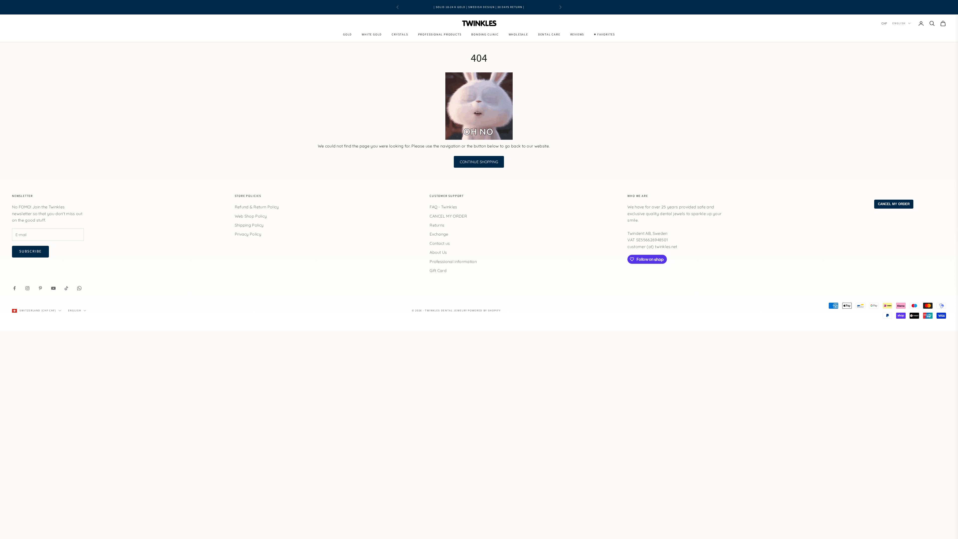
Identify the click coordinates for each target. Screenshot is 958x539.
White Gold (372, 34)
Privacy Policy (248, 234)
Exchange (439, 234)
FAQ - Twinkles (443, 206)
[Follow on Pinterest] (40, 288)
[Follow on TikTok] (66, 288)
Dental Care (549, 34)
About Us (438, 252)
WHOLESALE (518, 34)
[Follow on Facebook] (14, 288)
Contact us (440, 243)
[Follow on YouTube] (53, 288)
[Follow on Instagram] (27, 288)
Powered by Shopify (484, 310)
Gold (347, 34)
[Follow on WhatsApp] (79, 288)
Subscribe (30, 251)
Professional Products (440, 34)
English (899, 23)
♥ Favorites (604, 34)
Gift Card (438, 270)
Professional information (453, 261)
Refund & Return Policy (257, 206)
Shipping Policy (249, 225)
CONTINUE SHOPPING (479, 161)
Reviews (577, 34)
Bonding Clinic (484, 34)
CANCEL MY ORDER (448, 216)
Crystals (400, 34)
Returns (437, 225)
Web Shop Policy (251, 216)
